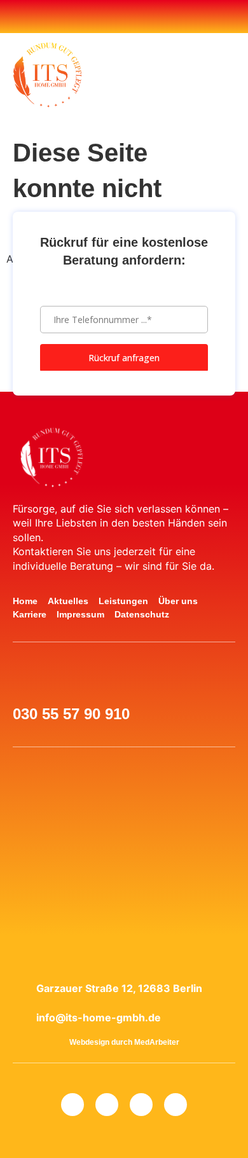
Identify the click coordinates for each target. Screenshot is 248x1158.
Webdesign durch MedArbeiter (124, 1042)
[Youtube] (113, 16)
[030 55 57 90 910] (27, 683)
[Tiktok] (156, 16)
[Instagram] (135, 16)
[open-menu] (168, 75)
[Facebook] (91, 16)
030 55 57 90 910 (71, 713)
